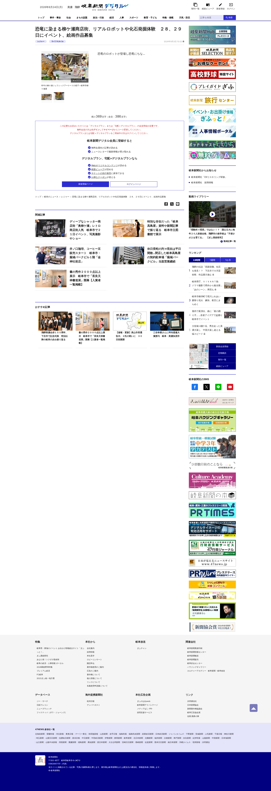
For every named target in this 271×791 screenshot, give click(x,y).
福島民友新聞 (134, 734)
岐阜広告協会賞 (193, 712)
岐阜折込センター (194, 663)
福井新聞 (158, 738)
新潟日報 (76, 738)
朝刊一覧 (195, 8)
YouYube (230, 387)
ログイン (231, 8)
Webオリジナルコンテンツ (104, 165)
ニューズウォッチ (44, 708)
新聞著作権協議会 (194, 708)
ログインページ (134, 184)
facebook (195, 387)
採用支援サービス (144, 712)
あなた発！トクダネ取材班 (48, 659)
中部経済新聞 (97, 738)
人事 (122, 17)
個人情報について (94, 678)
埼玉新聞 (40, 738)
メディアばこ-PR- (145, 708)
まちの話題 (81, 17)
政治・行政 (98, 17)
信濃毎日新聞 (64, 738)
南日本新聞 (172, 742)
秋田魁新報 (93, 734)
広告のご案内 (92, 671)
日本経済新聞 (161, 734)
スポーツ (133, 17)
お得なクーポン (99, 177)
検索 (230, 17)
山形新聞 (104, 734)
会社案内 (90, 648)
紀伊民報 (196, 738)
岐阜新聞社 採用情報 (202, 182)
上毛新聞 (209, 734)
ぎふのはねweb (143, 701)
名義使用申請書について (97, 686)
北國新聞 (148, 738)
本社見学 (90, 656)
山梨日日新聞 (51, 738)
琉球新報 (196, 742)
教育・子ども (150, 17)
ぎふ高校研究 (42, 656)
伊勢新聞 (108, 738)
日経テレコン (42, 705)
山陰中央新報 (51, 742)
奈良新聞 (187, 738)
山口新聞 (40, 742)
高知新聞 (91, 742)
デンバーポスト (93, 705)
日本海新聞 (226, 738)
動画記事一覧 (230, 241)
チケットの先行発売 (101, 173)
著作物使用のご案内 (95, 667)
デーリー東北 (81, 734)
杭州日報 (90, 701)
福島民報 (123, 734)
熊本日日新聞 (160, 742)
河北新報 (60, 734)
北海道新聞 (40, 734)
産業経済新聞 (147, 734)
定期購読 (222, 353)
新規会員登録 (222, 346)
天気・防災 (184, 17)
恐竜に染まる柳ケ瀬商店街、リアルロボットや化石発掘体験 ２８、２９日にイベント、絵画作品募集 (119, 196)
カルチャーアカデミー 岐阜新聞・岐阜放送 (206, 671)
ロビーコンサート (94, 659)
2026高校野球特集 (45, 667)
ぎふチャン (141, 648)
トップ (41, 17)
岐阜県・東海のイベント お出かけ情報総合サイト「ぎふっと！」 (60, 650)
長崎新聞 (139, 742)
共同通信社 (192, 701)
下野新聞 (189, 734)
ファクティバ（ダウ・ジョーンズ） (52, 712)
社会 (68, 17)
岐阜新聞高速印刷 (194, 648)
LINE (218, 387)
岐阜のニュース (51, 196)
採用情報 (90, 652)
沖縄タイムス (185, 742)
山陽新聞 (206, 738)
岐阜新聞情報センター (196, 652)
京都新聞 (168, 738)
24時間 (196, 260)
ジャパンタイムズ (176, 734)
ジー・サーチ (42, 701)
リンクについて (93, 682)
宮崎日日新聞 (127, 742)
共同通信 (206, 742)
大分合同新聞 (114, 742)
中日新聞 (85, 738)
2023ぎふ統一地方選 (46, 678)
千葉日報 (218, 734)
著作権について (93, 674)
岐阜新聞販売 (193, 659)
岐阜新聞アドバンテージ (147, 705)
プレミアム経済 (43, 671)
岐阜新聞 (127, 738)
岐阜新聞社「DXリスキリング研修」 (209, 177)
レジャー (40, 41)
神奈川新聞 (229, 734)
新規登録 (220, 8)
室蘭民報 (50, 734)
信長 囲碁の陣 (193, 716)
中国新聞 (215, 738)
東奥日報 (69, 734)
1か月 (228, 260)
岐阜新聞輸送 (193, 656)
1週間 (212, 260)
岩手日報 (113, 734)
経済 (111, 17)
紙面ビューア (208, 8)
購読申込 (90, 663)
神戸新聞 (177, 738)
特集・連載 (167, 17)
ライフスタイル (57, 41)
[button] (85, 68)
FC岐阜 (40, 674)
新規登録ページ (85, 184)
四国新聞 (62, 742)
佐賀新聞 (148, 742)
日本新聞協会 (193, 705)
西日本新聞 (102, 742)
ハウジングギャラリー (196, 667)
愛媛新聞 (72, 742)
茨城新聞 (199, 734)
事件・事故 (55, 17)
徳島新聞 (82, 742)
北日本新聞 (138, 738)
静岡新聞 (118, 738)
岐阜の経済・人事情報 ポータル (50, 663)
